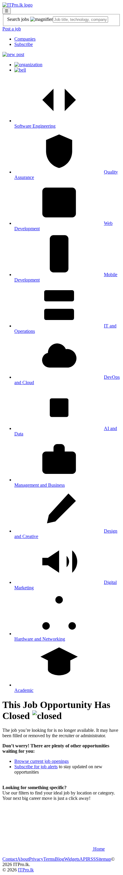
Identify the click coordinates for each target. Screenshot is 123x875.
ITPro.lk (26, 869)
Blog (59, 859)
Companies (25, 38)
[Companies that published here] (28, 64)
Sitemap (103, 859)
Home (98, 848)
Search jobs (18, 19)
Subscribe (23, 44)
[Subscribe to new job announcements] (20, 69)
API (83, 859)
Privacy (36, 859)
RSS (91, 859)
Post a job (11, 28)
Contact (9, 859)
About (23, 859)
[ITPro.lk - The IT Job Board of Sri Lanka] (17, 4)
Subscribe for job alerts (36, 766)
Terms (49, 859)
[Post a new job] (13, 54)
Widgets (71, 859)
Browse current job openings (41, 761)
